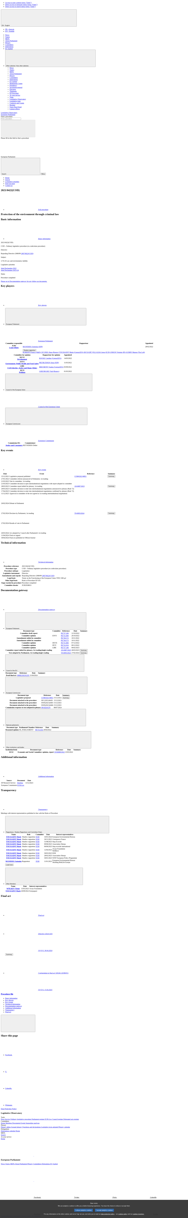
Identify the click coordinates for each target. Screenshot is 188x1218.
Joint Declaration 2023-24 (10, 270)
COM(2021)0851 (80, 476)
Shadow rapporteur (29, 350)
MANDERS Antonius (14, 861)
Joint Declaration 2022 (8, 268)
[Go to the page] (90, 511)
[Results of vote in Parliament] (90, 531)
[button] (34, 1155)
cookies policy (122, 1214)
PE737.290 (65, 633)
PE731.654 (39, 730)
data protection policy (108, 1214)
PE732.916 (65, 645)
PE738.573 (65, 640)
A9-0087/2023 (79, 486)
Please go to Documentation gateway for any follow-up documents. (24, 281)
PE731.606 (65, 636)
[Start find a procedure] (18, 128)
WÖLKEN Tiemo (13, 889)
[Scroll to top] (18, 1023)
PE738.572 (65, 638)
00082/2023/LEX (23, 675)
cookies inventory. (138, 1214)
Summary (111, 476)
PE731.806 (65, 643)
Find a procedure (7, 116)
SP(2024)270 (45, 707)
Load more (9, 865)
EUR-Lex (20, 785)
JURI (37, 837)
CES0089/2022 (59, 752)
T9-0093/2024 (79, 513)
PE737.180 (65, 648)
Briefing (20, 783)
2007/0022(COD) (27, 253)
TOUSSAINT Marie (13, 837)
